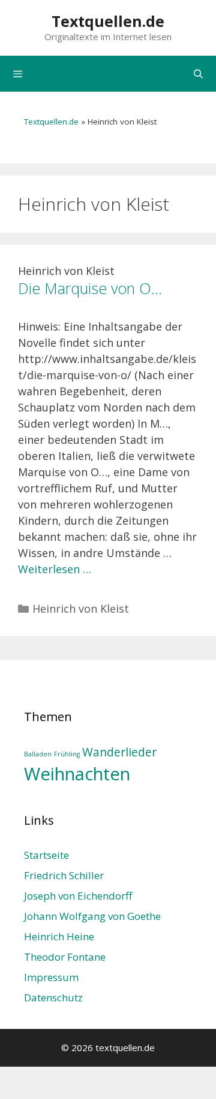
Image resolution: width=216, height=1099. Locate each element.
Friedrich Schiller (64, 875)
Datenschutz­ (53, 997)
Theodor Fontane (65, 957)
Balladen (38, 754)
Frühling (67, 754)
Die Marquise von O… (90, 288)
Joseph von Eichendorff (78, 896)
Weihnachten (77, 774)
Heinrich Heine (59, 936)
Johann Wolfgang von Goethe (92, 916)
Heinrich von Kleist (80, 608)
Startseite (46, 855)
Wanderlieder (119, 752)
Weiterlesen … (54, 569)
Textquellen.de (108, 21)
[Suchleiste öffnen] (198, 74)
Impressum (51, 977)
